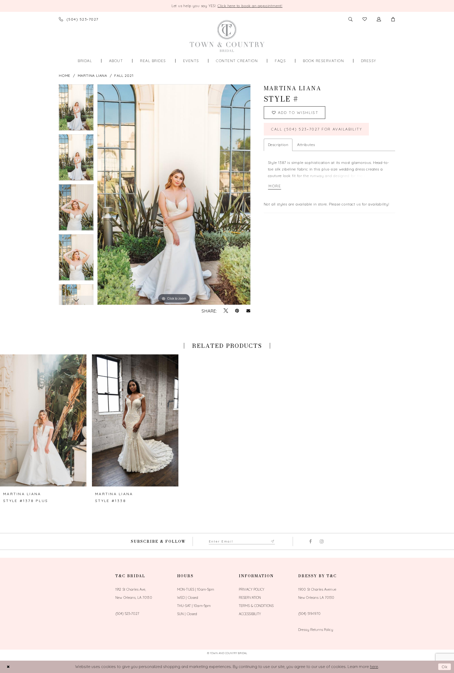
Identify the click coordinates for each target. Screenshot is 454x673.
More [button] (275, 186)
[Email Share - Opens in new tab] (248, 311)
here (374, 666)
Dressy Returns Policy (315, 629)
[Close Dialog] (8, 666)
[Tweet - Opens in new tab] (226, 310)
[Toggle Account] (379, 19)
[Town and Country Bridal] (227, 36)
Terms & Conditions (256, 606)
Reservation (250, 597)
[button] (393, 19)
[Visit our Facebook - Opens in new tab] (310, 541)
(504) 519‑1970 (309, 613)
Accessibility (250, 614)
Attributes (306, 144)
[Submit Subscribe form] (272, 541)
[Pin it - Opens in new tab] (237, 310)
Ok (445, 666)
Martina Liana (92, 75)
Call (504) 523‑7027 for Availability (316, 129)
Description (278, 144)
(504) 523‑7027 (127, 613)
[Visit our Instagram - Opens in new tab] (321, 541)
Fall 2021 (123, 75)
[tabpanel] (76, 109)
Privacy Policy (252, 589)
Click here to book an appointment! (250, 5)
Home (64, 75)
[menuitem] (85, 61)
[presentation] (43, 420)
